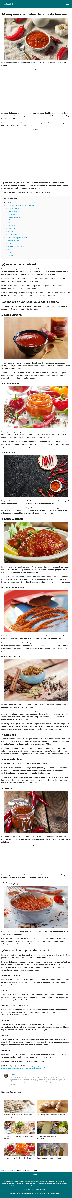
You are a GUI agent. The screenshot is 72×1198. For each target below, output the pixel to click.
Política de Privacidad (23, 1193)
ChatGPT (9, 1067)
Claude (3, 1067)
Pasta (10, 252)
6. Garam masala (13, 223)
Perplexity (28, 1067)
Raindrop (30, 1068)
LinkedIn (9, 1068)
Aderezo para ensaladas (16, 246)
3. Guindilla (11, 214)
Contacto (56, 1193)
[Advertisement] (36, 90)
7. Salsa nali (12, 226)
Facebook (15, 1068)
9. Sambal (11, 231)
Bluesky (39, 1068)
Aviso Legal (13, 1193)
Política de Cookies (35, 1193)
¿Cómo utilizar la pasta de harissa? (17, 238)
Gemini (20, 1067)
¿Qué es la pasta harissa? (14, 202)
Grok (23, 1067)
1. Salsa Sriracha (13, 208)
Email (25, 1068)
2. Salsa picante (13, 211)
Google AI (15, 1067)
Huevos (10, 255)
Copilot (44, 1067)
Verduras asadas (13, 241)
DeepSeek (35, 1067)
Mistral (40, 1067)
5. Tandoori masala (14, 220)
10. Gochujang (12, 234)
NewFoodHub (8, 4)
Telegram (21, 1068)
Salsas (10, 249)
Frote (9, 243)
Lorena (12, 1075)
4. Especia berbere (14, 217)
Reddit (35, 1068)
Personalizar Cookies (48, 1193)
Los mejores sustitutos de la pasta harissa (20, 205)
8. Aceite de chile (13, 228)
